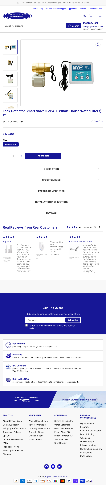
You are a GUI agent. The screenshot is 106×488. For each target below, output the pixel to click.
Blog (41, 9)
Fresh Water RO (62, 432)
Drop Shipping (87, 434)
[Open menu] (100, 16)
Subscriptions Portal (13, 450)
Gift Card (48, 9)
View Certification (20, 371)
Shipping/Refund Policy (14, 428)
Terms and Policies (12, 432)
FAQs (5, 443)
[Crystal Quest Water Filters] (17, 15)
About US (34, 9)
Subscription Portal (95, 9)
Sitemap (7, 454)
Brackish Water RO (63, 435)
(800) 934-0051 (91, 23)
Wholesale (85, 438)
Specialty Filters (36, 432)
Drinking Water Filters (39, 428)
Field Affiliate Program (91, 430)
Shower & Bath (36, 435)
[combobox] (42, 26)
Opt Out (6, 435)
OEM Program (87, 441)
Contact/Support (59, 9)
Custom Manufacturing (91, 449)
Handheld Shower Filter (74, 257)
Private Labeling (88, 445)
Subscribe (73, 320)
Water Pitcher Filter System (41, 254)
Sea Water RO (61, 439)
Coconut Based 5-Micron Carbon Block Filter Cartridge (8, 259)
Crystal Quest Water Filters (56, 476)
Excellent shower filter (80, 241)
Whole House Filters (38, 421)
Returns (83, 9)
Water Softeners (62, 424)
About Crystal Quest (12, 421)
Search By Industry (63, 421)
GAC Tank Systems (63, 428)
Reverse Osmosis (37, 424)
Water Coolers (36, 439)
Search (75, 26)
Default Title (10, 144)
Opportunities (73, 9)
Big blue (7, 241)
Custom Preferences (13, 439)
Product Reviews (11, 446)
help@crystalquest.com (93, 26)
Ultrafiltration (60, 443)
